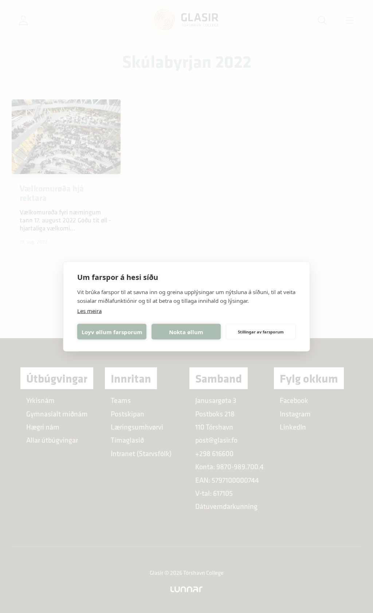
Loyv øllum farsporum (112, 331)
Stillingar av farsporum (261, 331)
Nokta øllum (186, 331)
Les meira (89, 311)
